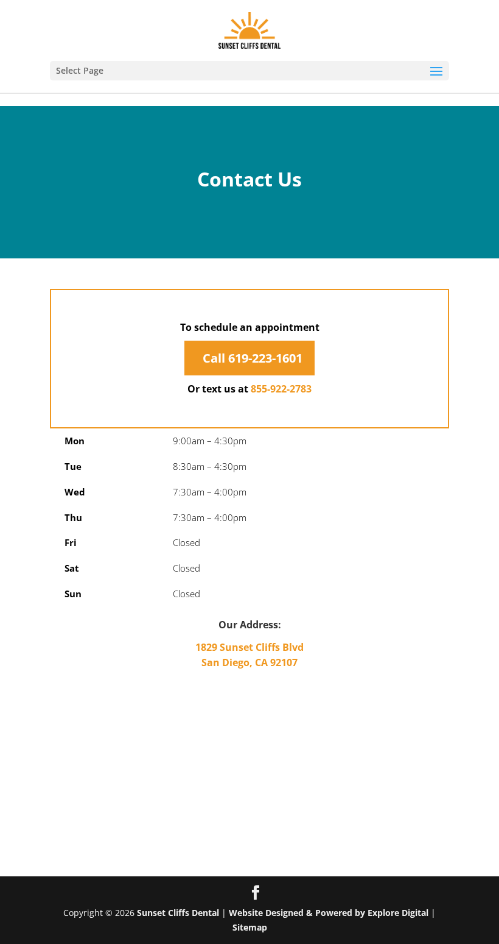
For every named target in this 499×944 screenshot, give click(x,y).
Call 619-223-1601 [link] (251, 358)
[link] (249, 29)
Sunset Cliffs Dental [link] (178, 912)
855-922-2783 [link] (281, 389)
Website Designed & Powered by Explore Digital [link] (328, 912)
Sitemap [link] (249, 927)
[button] (249, 70)
